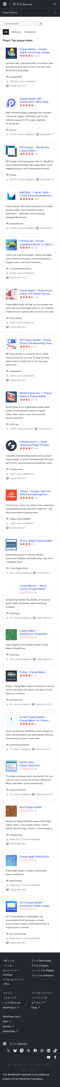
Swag (35, 1007)
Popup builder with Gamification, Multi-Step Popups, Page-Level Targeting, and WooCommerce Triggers (34, 100)
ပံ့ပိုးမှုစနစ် (9, 997)
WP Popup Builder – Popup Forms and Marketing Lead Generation (35, 341)
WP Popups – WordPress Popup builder (34, 149)
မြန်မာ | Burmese (18, 1043)
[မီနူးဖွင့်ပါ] (55, 4)
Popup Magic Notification (34, 856)
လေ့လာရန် (7, 992)
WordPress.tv (11, 1007)
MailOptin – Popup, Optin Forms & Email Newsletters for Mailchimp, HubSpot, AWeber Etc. (36, 194)
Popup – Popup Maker (32, 672)
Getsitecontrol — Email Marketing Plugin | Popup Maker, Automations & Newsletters (34, 443)
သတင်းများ (7, 965)
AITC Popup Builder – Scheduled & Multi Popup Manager (34, 904)
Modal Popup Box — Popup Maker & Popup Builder (36, 395)
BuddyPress (10, 1031)
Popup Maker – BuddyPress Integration (33, 632)
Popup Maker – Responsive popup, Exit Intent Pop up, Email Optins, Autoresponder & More (37, 292)
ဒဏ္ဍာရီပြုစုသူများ (12, 1002)
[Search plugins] (40, 23)
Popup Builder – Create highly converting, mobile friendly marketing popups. (36, 51)
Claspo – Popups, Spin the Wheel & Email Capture (35, 493)
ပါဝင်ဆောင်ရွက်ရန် (41, 992)
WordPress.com (12, 1016)
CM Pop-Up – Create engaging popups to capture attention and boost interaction (36, 242)
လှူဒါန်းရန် (38, 1002)
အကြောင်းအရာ (8, 960)
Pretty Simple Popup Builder (36, 540)
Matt (7, 1021)
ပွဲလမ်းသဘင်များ (39, 997)
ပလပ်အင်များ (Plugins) (42, 970)
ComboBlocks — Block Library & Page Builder (33, 587)
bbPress (8, 1026)
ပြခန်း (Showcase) (41, 960)
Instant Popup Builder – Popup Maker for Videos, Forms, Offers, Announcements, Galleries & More (36, 719)
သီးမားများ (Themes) (40, 965)
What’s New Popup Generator (30, 764)
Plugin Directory (10, 12)
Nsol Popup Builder (31, 807)
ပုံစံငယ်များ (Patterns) (42, 975)
